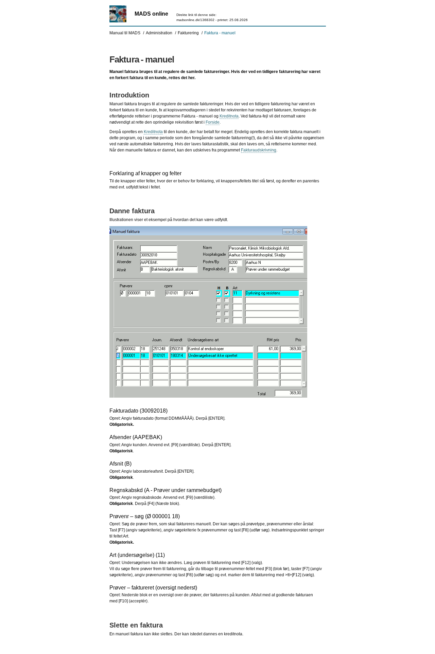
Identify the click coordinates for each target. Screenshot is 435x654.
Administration (159, 33)
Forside (213, 122)
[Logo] (117, 13)
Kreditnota (229, 116)
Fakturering (188, 33)
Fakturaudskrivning (258, 150)
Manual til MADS (124, 33)
